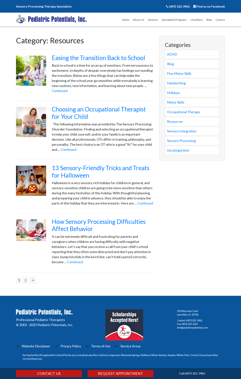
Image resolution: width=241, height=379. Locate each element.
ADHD (172, 54)
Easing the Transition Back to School (98, 57)
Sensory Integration (181, 131)
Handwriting (176, 83)
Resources (175, 121)
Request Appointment (120, 373)
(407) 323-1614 (190, 324)
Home (125, 19)
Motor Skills (175, 102)
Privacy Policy (71, 346)
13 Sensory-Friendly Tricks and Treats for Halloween (100, 171)
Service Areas (130, 346)
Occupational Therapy (183, 112)
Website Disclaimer (36, 346)
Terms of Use (100, 346)
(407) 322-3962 (179, 6)
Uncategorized (178, 150)
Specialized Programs (174, 19)
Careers (220, 19)
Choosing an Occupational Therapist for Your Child (99, 112)
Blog (209, 19)
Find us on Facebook (211, 6)
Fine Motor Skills (179, 73)
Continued (59, 91)
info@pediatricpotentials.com (192, 327)
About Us (138, 19)
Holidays (173, 93)
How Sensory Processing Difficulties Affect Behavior (99, 225)
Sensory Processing (181, 141)
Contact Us (49, 373)
